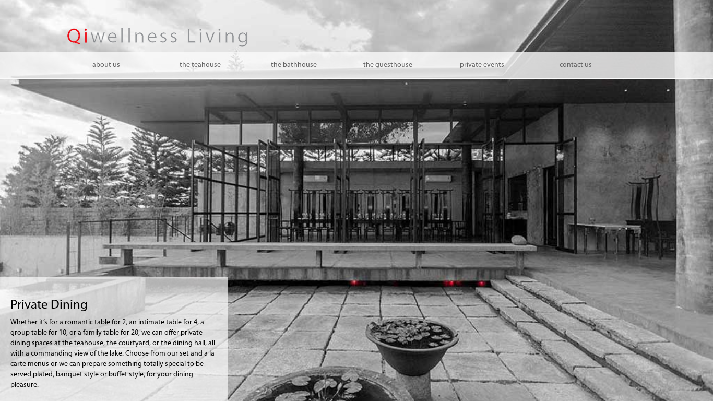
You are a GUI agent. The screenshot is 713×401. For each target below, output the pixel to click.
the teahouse (200, 65)
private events (482, 65)
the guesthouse (387, 65)
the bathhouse (294, 65)
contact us (576, 65)
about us (106, 65)
